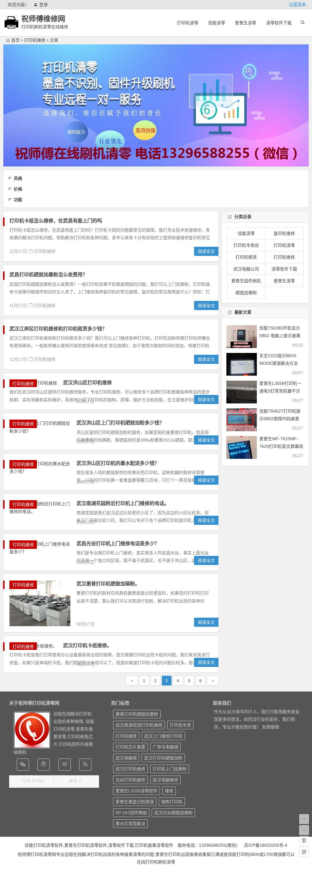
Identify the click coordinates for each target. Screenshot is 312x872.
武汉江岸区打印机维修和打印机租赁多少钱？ (58, 328)
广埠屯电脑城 (165, 747)
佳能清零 (216, 22)
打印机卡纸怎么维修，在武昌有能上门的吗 (55, 220)
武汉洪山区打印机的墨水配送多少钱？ (117, 463)
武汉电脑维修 (165, 779)
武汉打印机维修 (130, 768)
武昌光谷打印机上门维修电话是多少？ (117, 543)
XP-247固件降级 (131, 812)
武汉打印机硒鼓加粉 (163, 757)
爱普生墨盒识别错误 (134, 801)
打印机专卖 (180, 725)
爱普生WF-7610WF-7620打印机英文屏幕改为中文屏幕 (281, 446)
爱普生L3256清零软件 (136, 790)
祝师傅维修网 (43, 19)
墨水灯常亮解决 (130, 823)
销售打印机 (172, 801)
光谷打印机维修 (130, 779)
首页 (15, 40)
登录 (43, 4)
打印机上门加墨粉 (170, 768)
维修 (169, 790)
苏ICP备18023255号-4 (265, 845)
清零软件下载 (279, 22)
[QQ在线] (43, 765)
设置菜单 (297, 4)
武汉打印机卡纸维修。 (87, 645)
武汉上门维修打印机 (163, 736)
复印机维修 (284, 233)
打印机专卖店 (246, 245)
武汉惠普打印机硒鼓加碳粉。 (108, 583)
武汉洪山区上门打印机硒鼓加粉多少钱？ (120, 422)
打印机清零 (187, 22)
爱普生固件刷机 (246, 280)
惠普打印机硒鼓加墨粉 (136, 714)
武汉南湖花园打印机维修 (138, 725)
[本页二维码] (304, 852)
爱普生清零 (245, 22)
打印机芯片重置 (130, 747)
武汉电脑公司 (246, 269)
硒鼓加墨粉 (246, 292)
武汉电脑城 (126, 757)
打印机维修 (34, 40)
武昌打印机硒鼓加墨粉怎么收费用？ (48, 274)
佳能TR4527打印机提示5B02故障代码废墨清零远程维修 (279, 419)
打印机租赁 (246, 257)
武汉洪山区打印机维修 (87, 382)
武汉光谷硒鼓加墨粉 (173, 812)
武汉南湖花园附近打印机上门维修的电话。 (122, 503)
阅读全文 (206, 251)
